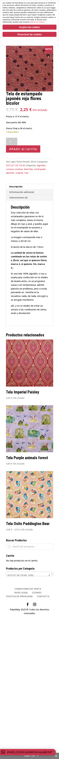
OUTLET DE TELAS (15, 165)
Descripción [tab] (15, 186)
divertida (28, 169)
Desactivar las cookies (29, 34)
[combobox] (29, 574)
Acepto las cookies (29, 27)
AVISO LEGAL (21, 592)
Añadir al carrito (23, 149)
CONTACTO (43, 596)
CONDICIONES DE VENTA (27, 588)
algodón (41, 165)
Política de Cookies (37, 22)
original (19, 172)
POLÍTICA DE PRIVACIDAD (19, 596)
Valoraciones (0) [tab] (18, 197)
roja (26, 172)
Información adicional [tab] (21, 192)
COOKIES (36, 592)
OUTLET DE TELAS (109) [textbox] (28, 575)
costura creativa (14, 169)
